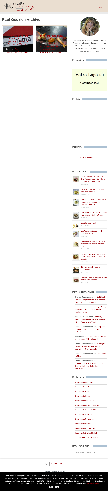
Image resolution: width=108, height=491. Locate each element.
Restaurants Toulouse (84, 387)
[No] (104, 481)
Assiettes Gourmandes (89, 157)
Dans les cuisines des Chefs (86, 437)
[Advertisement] (90, 122)
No (57, 487)
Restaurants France (83, 396)
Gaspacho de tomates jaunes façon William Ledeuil (90, 329)
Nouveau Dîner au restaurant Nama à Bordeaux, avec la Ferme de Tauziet (17, 40)
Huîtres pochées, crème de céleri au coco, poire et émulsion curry (90, 309)
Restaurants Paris (82, 391)
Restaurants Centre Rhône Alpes (88, 405)
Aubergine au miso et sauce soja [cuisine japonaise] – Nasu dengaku (90, 346)
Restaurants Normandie (84, 419)
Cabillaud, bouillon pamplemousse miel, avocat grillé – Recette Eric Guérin (90, 299)
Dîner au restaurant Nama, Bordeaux (51, 37)
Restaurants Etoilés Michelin (86, 433)
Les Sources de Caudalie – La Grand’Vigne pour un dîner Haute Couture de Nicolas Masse (93, 179)
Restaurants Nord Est (83, 414)
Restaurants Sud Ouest (84, 401)
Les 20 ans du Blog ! (88, 223)
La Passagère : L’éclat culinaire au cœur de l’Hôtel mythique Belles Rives (93, 244)
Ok (51, 487)
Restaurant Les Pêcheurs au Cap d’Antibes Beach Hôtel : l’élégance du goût (93, 256)
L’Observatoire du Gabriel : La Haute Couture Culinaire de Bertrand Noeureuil (90, 366)
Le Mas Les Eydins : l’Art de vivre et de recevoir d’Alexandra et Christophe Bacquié (93, 202)
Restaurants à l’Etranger (85, 428)
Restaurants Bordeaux (84, 382)
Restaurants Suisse (83, 424)
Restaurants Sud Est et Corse (87, 410)
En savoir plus (93, 483)
